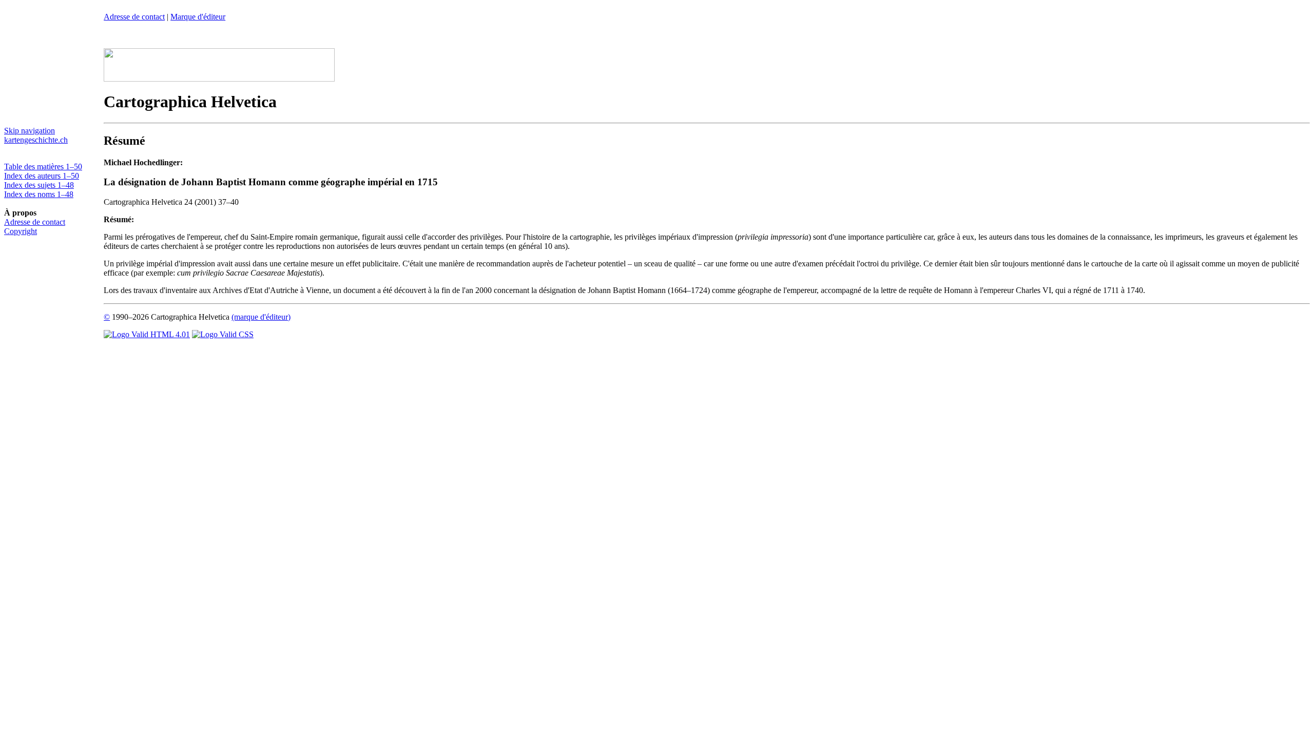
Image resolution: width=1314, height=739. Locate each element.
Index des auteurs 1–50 (41, 175)
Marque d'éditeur (197, 16)
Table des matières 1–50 (43, 166)
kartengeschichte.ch (36, 139)
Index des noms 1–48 (38, 194)
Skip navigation (29, 130)
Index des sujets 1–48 (39, 185)
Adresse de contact (34, 222)
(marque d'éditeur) (261, 317)
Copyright (20, 231)
